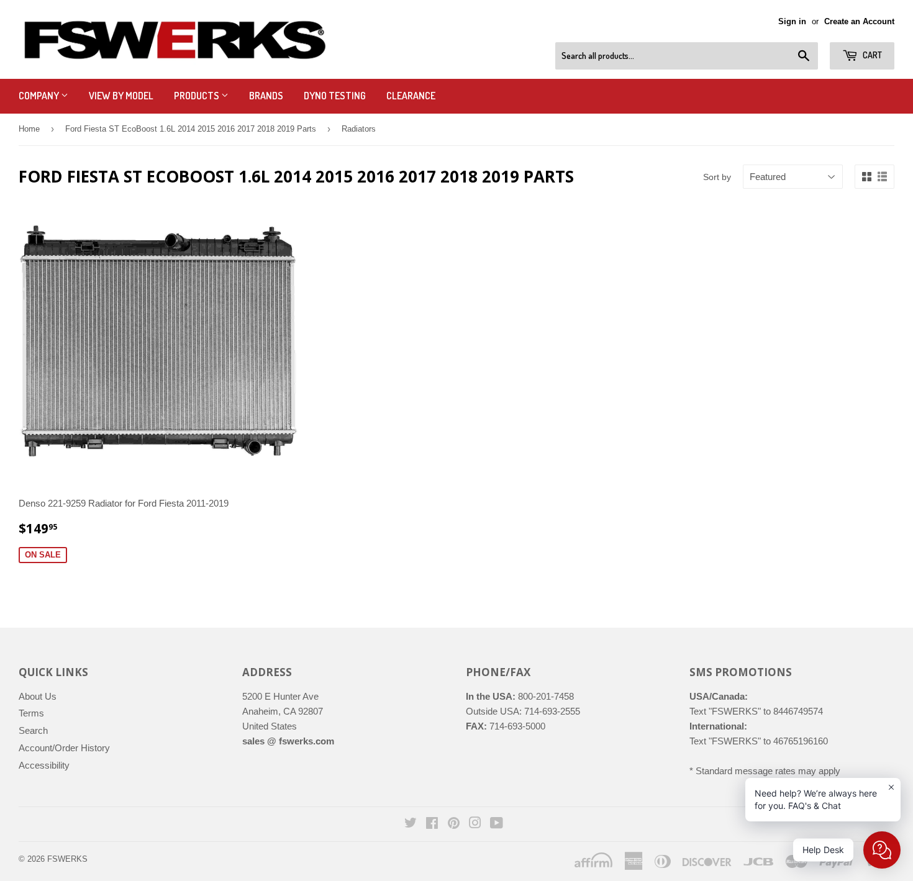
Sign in (792, 21)
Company (40, 95)
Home (29, 128)
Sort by (717, 177)
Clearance (410, 95)
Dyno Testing (335, 95)
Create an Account (859, 21)
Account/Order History (64, 748)
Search (33, 730)
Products (197, 95)
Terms (31, 713)
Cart (871, 55)
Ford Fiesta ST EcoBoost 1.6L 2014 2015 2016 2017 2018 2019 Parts (190, 128)
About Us (38, 696)
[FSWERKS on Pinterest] (453, 824)
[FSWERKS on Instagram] (475, 824)
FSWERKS (67, 859)
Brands (266, 95)
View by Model (121, 95)
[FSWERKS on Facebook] (431, 824)
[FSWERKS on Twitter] (410, 824)
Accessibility (44, 765)
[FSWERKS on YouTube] (496, 824)
